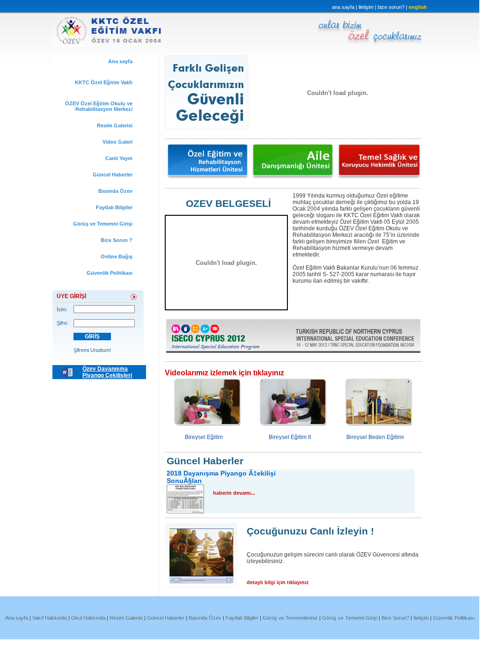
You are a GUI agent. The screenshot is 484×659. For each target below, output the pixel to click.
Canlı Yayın (118, 158)
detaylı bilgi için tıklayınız (278, 582)
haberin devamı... (234, 493)
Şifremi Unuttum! (92, 350)
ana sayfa (343, 7)
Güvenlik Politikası (109, 273)
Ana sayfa (120, 61)
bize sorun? (392, 7)
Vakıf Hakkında (50, 618)
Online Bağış (116, 256)
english (418, 7)
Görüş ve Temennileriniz (291, 618)
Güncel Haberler (112, 174)
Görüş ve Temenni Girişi (102, 224)
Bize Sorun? (395, 618)
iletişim (366, 7)
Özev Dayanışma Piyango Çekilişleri (107, 372)
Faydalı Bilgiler (114, 207)
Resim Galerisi (114, 125)
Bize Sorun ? (116, 240)
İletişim (421, 618)
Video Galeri (117, 142)
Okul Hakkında (88, 618)
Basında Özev (115, 191)
